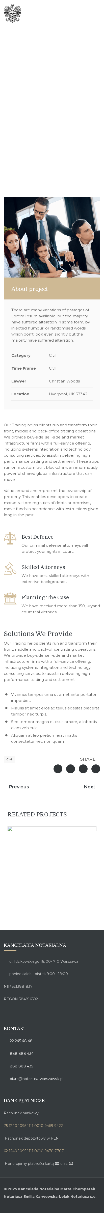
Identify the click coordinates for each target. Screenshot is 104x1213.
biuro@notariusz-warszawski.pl (36, 1079)
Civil (9, 759)
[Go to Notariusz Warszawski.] (44, 169)
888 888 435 (21, 1066)
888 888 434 (21, 1053)
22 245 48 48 (21, 1041)
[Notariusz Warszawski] (37, 13)
